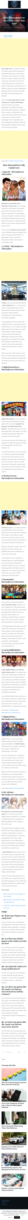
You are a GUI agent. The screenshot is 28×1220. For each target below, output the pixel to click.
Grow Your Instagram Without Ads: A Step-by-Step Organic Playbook (14, 1099)
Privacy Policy (5, 1201)
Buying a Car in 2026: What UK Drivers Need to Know (14, 1141)
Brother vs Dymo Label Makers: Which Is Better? (14, 1183)
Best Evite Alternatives (16, 788)
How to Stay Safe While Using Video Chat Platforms (14, 1121)
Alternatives (7, 27)
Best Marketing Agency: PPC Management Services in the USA (14, 1162)
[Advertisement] (14, 52)
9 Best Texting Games (16, 161)
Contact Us (4, 1204)
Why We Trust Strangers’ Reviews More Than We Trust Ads (14, 1077)
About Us (4, 1203)
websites (9, 28)
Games (4, 28)
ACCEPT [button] (17, 1217)
